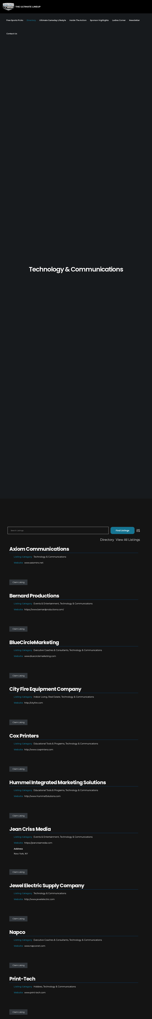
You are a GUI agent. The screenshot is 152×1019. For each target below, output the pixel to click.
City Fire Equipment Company (45, 689)
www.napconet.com (34, 946)
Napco (17, 932)
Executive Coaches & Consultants (51, 650)
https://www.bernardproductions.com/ (44, 609)
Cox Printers (24, 735)
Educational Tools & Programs (49, 743)
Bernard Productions (34, 595)
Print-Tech (22, 978)
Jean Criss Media (30, 829)
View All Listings (128, 540)
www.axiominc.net (33, 562)
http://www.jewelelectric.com (39, 899)
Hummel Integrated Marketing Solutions (57, 782)
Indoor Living (40, 697)
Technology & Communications (50, 556)
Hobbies (38, 986)
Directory (107, 540)
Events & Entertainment (46, 603)
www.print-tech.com (35, 992)
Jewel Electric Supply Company (46, 885)
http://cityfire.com (33, 702)
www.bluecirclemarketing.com (40, 656)
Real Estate (54, 697)
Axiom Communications (39, 548)
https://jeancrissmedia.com (38, 843)
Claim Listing (18, 582)
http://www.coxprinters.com (38, 749)
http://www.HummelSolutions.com (42, 796)
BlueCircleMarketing (34, 642)
